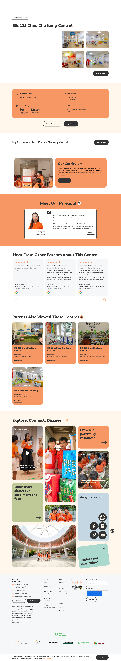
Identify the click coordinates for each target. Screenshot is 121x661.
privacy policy (46, 658)
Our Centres (47, 586)
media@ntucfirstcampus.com (23, 596)
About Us (46, 579)
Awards (45, 582)
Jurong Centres (47, 600)
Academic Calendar (63, 593)
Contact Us (19, 600)
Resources (61, 588)
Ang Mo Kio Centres (48, 603)
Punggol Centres (48, 593)
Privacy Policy (89, 588)
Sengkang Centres (48, 598)
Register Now (62, 607)
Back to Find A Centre (21, 18)
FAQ (60, 596)
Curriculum (61, 582)
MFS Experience (63, 579)
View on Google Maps (53, 124)
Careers (61, 603)
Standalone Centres (48, 589)
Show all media (101, 73)
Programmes (62, 584)
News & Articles (62, 591)
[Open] (27, 453)
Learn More (18, 361)
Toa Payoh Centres (48, 596)
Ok (102, 657)
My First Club (62, 610)
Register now (71, 124)
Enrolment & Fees (63, 599)
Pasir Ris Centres (47, 610)
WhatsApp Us (34, 600)
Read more (90, 232)
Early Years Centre (48, 591)
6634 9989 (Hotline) (20, 590)
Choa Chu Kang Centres (49, 607)
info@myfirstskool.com (21, 593)
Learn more (64, 181)
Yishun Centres (47, 605)
